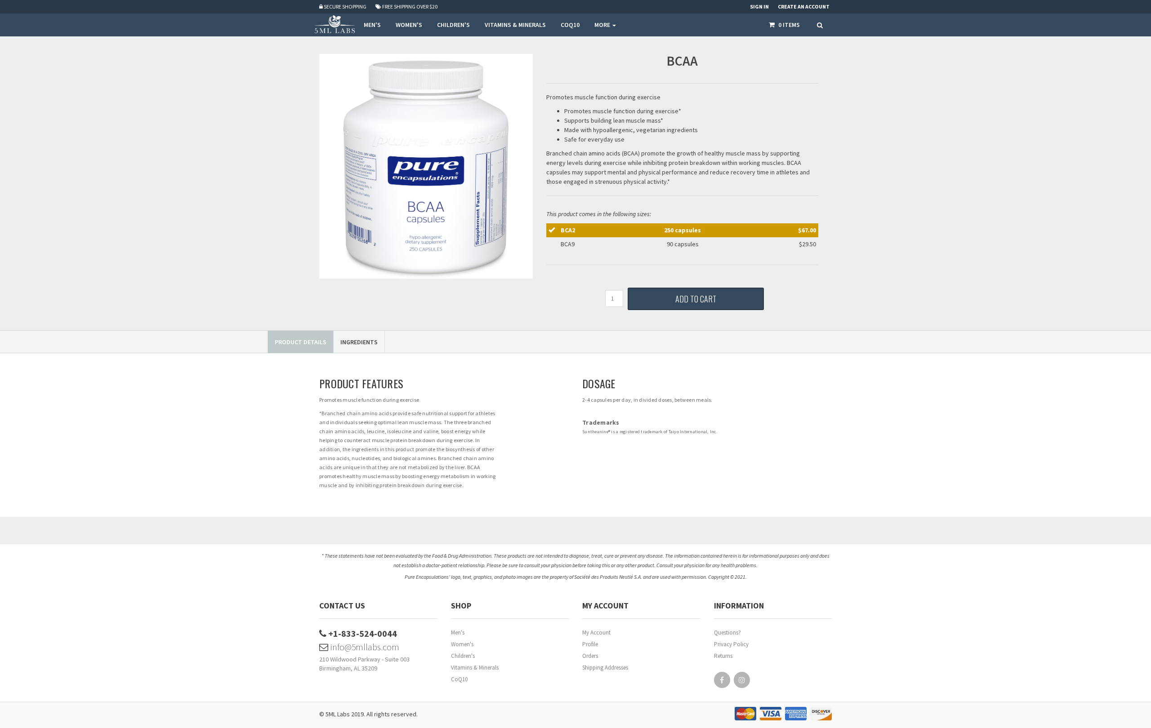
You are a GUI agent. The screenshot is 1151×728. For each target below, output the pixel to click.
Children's (463, 656)
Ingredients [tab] (359, 342)
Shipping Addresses (605, 667)
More (602, 25)
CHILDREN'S (453, 25)
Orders (590, 656)
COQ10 (570, 25)
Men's (457, 632)
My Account (596, 632)
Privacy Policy (731, 644)
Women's (462, 644)
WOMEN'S (409, 25)
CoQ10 (459, 679)
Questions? (727, 632)
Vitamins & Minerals (475, 667)
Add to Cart (696, 299)
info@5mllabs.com (363, 647)
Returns (723, 656)
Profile (590, 644)
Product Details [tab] (300, 342)
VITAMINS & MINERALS (515, 25)
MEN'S (372, 25)
